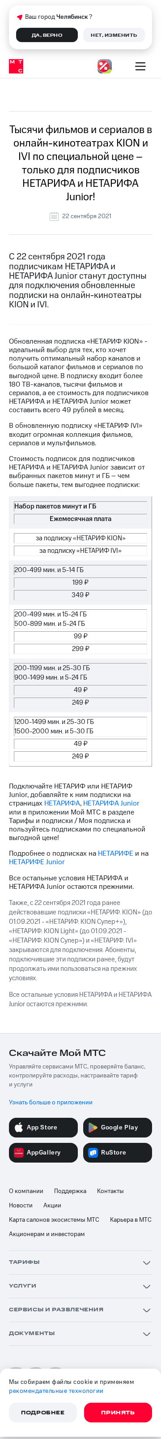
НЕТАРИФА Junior (111, 803)
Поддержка (70, 1191)
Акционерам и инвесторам (47, 1234)
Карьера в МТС (131, 1219)
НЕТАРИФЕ (115, 853)
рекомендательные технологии (56, 1391)
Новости (21, 1205)
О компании (26, 1191)
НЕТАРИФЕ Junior (37, 862)
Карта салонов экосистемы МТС (54, 1219)
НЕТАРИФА (62, 803)
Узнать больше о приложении (51, 1102)
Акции (52, 1205)
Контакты (110, 1191)
